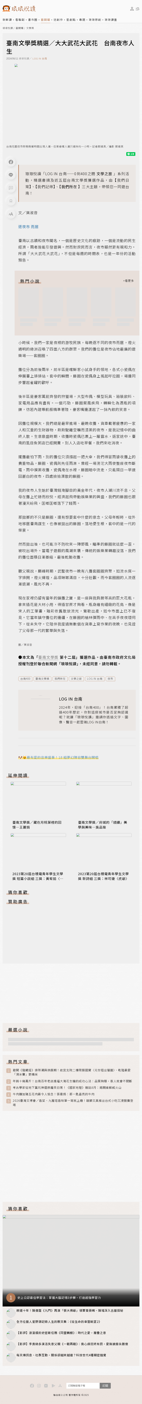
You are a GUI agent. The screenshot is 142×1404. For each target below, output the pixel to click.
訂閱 (105, 1385)
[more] (128, 281)
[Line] (11, 175)
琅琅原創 (95, 20)
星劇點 (71, 20)
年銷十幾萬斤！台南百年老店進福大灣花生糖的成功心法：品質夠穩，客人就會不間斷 (72, 1081)
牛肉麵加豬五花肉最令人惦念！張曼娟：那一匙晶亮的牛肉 (53, 1094)
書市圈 (33, 20)
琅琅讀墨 (111, 20)
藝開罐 (45, 20)
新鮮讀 (7, 20)
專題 (82, 20)
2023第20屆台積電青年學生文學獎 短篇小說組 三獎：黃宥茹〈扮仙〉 (37, 878)
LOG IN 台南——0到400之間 (70, 173)
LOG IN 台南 (40, 58)
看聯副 (20, 20)
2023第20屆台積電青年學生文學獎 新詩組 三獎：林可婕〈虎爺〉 (103, 876)
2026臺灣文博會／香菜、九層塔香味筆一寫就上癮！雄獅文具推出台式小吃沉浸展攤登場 (73, 1102)
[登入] (132, 9)
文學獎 (30, 28)
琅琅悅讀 (8, 28)
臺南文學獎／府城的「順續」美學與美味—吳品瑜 (102, 824)
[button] (11, 188)
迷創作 (58, 20)
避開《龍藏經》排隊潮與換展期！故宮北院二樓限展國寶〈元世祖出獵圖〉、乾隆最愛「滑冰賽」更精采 (72, 1072)
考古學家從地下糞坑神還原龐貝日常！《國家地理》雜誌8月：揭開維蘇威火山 (67, 1087)
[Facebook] (11, 162)
